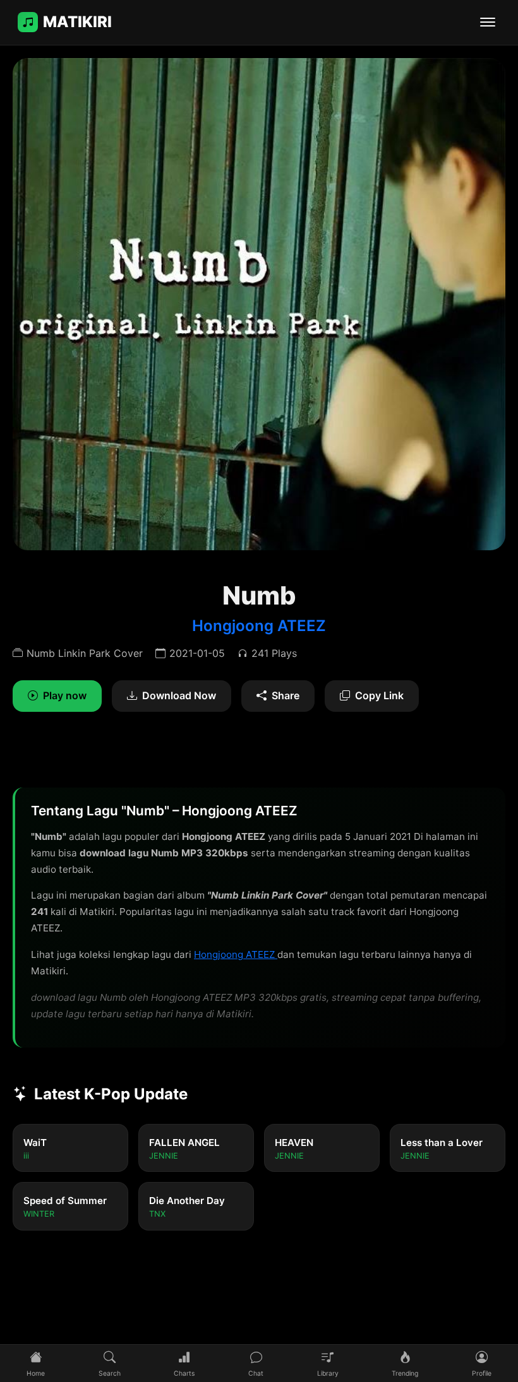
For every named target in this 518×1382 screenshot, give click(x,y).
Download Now (179, 695)
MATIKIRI (77, 22)
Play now (65, 695)
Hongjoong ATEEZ (259, 626)
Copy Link (379, 695)
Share (285, 695)
